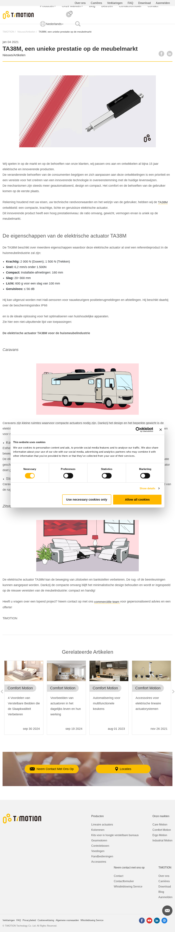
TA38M (163, 202)
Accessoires (98, 861)
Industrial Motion (162, 840)
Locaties (125, 769)
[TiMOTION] (18, 15)
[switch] (68, 476)
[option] (24, 699)
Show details (147, 488)
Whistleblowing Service (128, 886)
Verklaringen (115, 3)
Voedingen (97, 851)
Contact (118, 875)
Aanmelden (163, 3)
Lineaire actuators (102, 824)
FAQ (130, 3)
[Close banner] (160, 429)
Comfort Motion (161, 829)
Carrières (96, 3)
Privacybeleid (29, 920)
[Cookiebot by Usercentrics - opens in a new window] (138, 429)
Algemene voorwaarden (67, 920)
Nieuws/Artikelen (26, 31)
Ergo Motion (159, 835)
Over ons (80, 3)
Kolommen (97, 829)
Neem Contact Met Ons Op (55, 769)
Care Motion (159, 824)
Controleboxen (100, 845)
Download (144, 3)
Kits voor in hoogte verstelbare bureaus (115, 835)
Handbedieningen (102, 856)
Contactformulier (124, 881)
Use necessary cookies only (86, 499)
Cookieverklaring (46, 920)
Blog (161, 891)
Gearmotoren (99, 840)
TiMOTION (8, 31)
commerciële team (107, 602)
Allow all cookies (137, 499)
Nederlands (54, 24)
